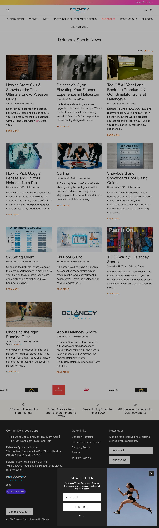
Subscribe (82, 507)
